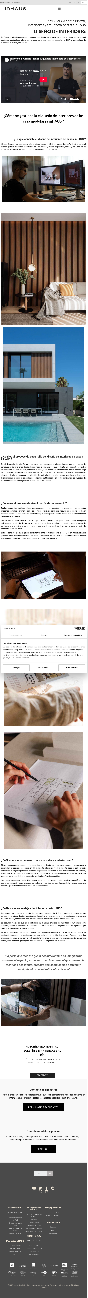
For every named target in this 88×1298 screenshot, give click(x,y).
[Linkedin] (46, 1191)
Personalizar (43, 668)
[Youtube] (34, 1188)
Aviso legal (53, 1285)
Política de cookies (64, 1285)
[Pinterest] (52, 1188)
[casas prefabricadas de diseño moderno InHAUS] (15, 9)
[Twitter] (40, 1188)
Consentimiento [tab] (15, 635)
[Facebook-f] (46, 1188)
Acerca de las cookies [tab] (73, 635)
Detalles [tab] (44, 635)
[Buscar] (50, 1173)
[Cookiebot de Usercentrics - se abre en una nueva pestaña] (75, 628)
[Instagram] (40, 1191)
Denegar (16, 668)
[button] (43, 1149)
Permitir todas (72, 668)
